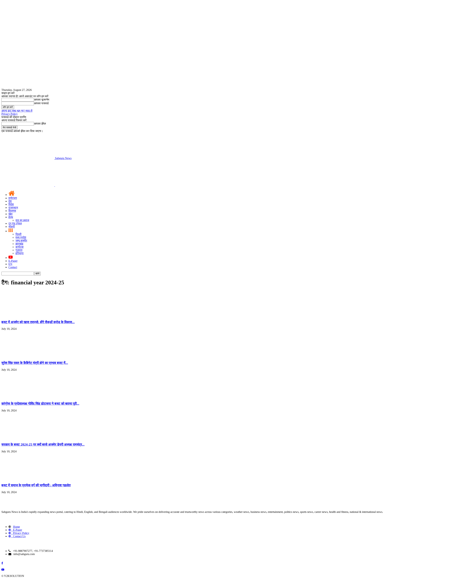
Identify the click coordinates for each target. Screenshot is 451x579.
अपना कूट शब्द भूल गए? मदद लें (16, 110)
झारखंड (19, 243)
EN (10, 264)
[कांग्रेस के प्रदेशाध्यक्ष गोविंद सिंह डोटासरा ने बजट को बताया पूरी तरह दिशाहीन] (27, 396)
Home (16, 526)
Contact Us (19, 536)
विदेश (11, 204)
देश (10, 201)
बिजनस (12, 210)
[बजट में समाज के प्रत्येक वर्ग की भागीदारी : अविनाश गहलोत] (27, 478)
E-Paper (12, 260)
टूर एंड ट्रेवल (15, 223)
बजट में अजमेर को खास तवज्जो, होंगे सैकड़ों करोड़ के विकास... (38, 322)
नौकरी (11, 226)
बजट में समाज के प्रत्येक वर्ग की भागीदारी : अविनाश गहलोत (36, 485)
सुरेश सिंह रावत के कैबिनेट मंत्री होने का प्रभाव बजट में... (34, 363)
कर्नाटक (20, 246)
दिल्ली (18, 234)
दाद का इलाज (22, 220)
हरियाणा (20, 253)
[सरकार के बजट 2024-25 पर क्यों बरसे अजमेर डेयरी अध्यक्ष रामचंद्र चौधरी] (27, 437)
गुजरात (19, 250)
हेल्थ (10, 217)
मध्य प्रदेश (21, 237)
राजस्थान (13, 207)
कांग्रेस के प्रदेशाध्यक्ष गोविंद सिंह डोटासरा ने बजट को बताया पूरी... (40, 403)
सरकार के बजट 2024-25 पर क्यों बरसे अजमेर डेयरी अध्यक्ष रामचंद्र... (43, 444)
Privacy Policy (9, 113)
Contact (12, 267)
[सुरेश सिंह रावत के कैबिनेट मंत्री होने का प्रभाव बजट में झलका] (27, 355)
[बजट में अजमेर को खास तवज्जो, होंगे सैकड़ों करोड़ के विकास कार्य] (27, 315)
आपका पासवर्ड (41, 103)
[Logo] (28, 185)
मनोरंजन (12, 198)
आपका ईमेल (40, 123)
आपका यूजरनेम (41, 99)
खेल (10, 213)
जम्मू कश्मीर (21, 240)
